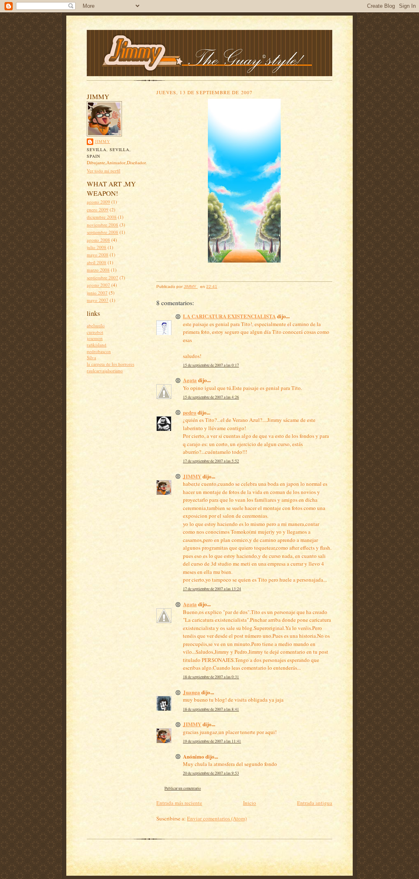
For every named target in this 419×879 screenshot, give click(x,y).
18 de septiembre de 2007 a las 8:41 (211, 709)
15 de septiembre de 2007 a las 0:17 (211, 365)
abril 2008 (96, 262)
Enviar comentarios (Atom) (217, 818)
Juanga (191, 692)
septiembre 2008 (102, 232)
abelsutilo (96, 325)
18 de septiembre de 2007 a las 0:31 (211, 677)
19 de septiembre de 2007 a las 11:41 (212, 741)
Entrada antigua (314, 803)
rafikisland (96, 345)
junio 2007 (97, 293)
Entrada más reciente (179, 803)
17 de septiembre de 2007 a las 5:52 (211, 461)
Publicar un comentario (182, 788)
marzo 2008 (98, 270)
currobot (95, 332)
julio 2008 (96, 247)
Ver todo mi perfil (103, 171)
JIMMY (102, 141)
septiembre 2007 (102, 277)
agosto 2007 (98, 285)
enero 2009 (97, 209)
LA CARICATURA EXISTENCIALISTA (229, 316)
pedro (189, 412)
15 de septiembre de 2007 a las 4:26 (211, 397)
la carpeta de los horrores (110, 364)
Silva (91, 357)
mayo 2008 (97, 254)
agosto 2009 (98, 202)
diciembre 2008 (102, 217)
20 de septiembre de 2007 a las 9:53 (211, 773)
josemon (95, 338)
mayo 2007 (97, 300)
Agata (190, 380)
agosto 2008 (98, 240)
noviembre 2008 (102, 225)
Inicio (249, 803)
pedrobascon (99, 351)
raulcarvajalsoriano (105, 370)
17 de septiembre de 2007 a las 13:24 (212, 588)
